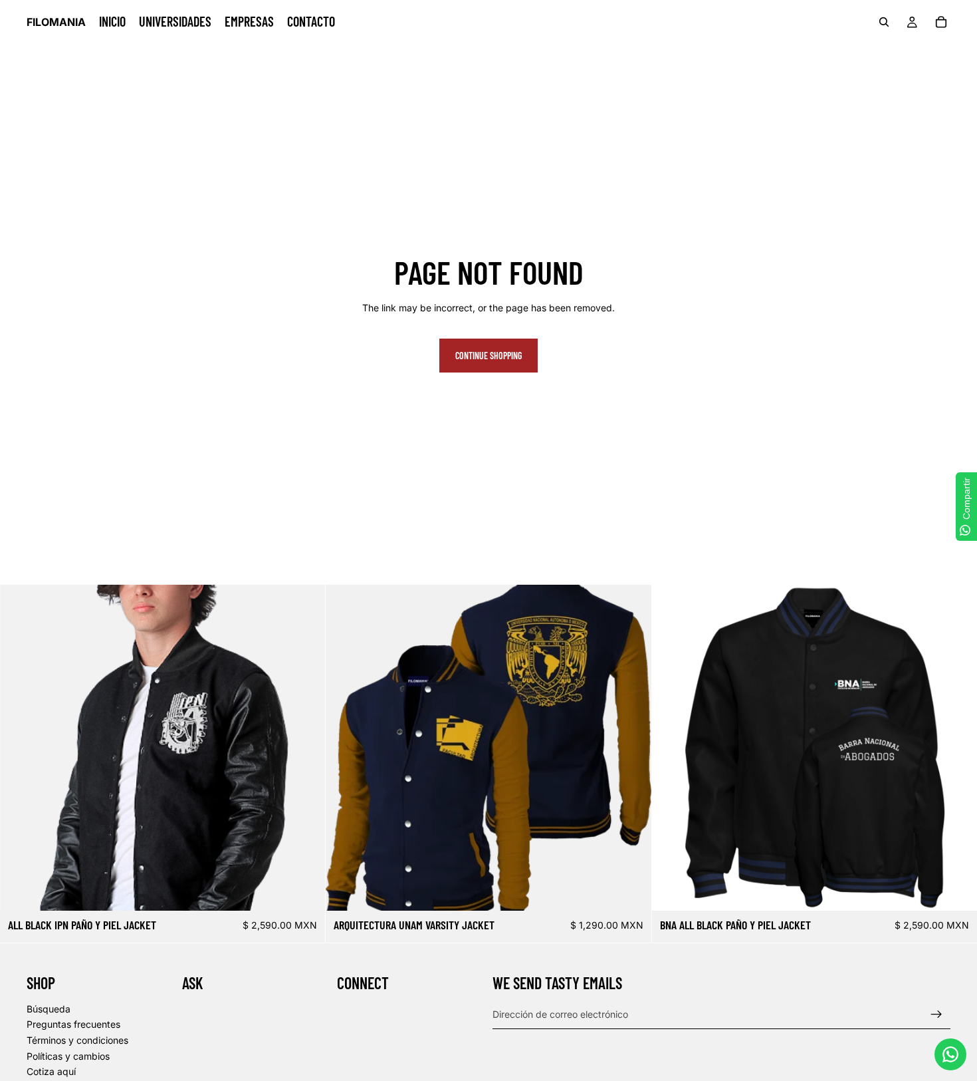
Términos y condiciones (77, 1040)
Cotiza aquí (51, 1071)
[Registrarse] (936, 1014)
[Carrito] (941, 22)
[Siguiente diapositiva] (305, 747)
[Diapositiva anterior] (20, 747)
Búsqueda (48, 1008)
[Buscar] (884, 22)
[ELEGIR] (305, 890)
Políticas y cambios (68, 1055)
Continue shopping (488, 355)
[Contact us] (950, 1054)
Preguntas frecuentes (73, 1024)
